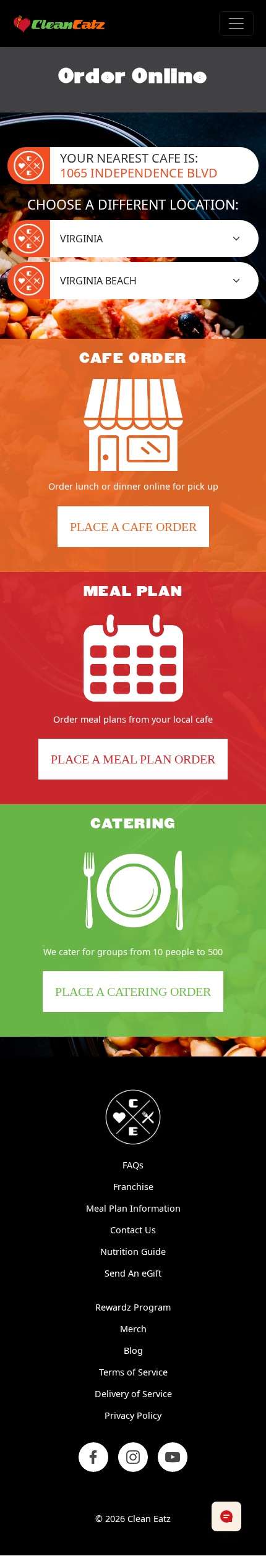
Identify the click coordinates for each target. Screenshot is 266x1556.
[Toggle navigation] (236, 23)
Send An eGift (133, 1273)
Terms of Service (133, 1372)
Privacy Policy (133, 1415)
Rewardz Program (133, 1307)
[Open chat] (226, 1516)
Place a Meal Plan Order (133, 759)
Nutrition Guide (133, 1251)
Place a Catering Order (139, 998)
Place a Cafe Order (139, 533)
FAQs (133, 1165)
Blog (133, 1350)
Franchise (133, 1187)
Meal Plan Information (133, 1208)
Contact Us (133, 1230)
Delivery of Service (133, 1394)
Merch (133, 1329)
